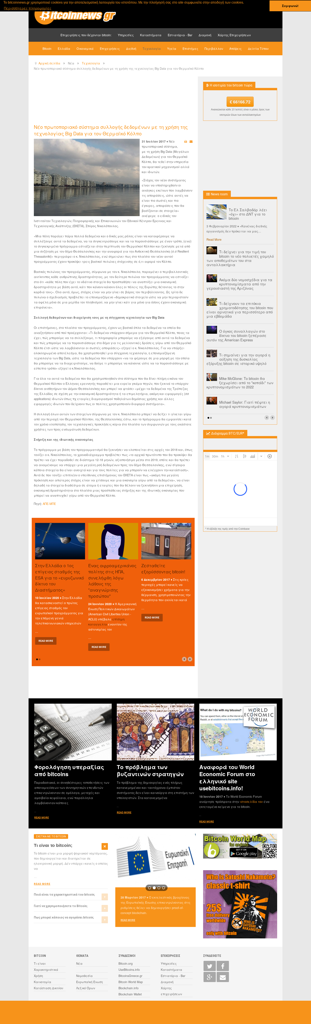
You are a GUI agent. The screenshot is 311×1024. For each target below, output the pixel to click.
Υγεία (171, 48)
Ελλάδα (64, 48)
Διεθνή (131, 48)
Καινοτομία (42, 982)
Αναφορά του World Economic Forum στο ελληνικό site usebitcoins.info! (227, 777)
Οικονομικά (85, 48)
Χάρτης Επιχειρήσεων (234, 35)
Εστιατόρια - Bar (180, 35)
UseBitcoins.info (129, 969)
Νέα (79, 963)
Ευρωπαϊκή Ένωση (89, 982)
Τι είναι (40, 963)
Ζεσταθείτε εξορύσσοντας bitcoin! (163, 568)
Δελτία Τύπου (258, 48)
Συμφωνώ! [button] (290, 6)
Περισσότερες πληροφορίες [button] (27, 8)
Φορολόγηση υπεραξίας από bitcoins (69, 770)
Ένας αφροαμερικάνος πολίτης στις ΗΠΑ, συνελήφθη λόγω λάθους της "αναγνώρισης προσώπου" (112, 580)
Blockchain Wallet (130, 994)
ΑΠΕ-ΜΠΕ (49, 504)
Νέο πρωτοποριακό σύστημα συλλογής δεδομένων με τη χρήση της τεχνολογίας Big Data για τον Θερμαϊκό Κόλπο (111, 130)
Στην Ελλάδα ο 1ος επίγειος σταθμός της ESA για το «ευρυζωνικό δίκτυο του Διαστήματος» (59, 577)
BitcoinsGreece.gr (130, 976)
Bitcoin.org (125, 963)
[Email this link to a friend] (191, 141)
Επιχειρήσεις (110, 48)
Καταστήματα (150, 35)
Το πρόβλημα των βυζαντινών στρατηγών (150, 770)
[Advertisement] (111, 99)
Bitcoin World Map (130, 982)
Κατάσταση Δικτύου (48, 988)
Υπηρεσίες (126, 35)
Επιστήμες (190, 48)
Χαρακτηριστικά (46, 969)
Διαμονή (205, 35)
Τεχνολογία (152, 48)
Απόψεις (235, 48)
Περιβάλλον (214, 48)
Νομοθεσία (84, 976)
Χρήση (38, 976)
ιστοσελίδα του (252, 801)
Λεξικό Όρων (85, 988)
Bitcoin (47, 48)
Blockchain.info (128, 988)
